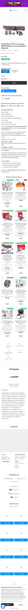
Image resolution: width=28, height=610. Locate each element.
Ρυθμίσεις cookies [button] (14, 608)
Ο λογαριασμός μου (19, 346)
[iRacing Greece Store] (13, 3)
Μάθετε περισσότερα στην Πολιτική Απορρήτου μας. (12, 601)
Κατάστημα (3, 50)
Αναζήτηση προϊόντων (8, 346)
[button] (8, 90)
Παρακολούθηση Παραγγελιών (8, 353)
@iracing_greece (14, 506)
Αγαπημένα (19, 352)
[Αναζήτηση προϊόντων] (26, 10)
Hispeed (16, 50)
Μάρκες (10, 50)
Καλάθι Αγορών (8, 358)
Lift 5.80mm (15, 71)
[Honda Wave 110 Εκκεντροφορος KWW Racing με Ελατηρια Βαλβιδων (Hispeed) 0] (14, 28)
